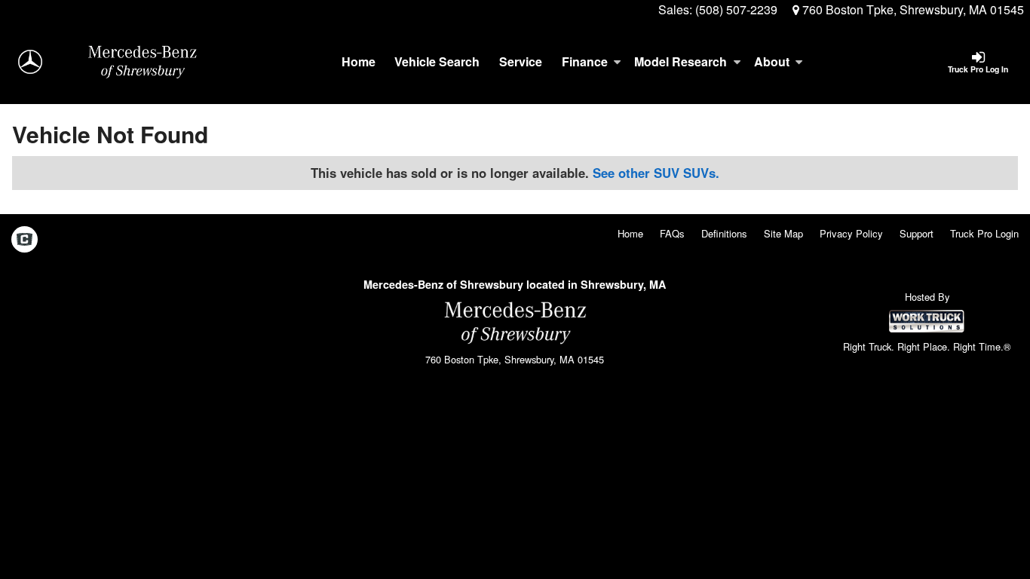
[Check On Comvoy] (24, 239)
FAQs (672, 233)
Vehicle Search (437, 61)
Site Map (783, 233)
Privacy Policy (851, 233)
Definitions (724, 233)
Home (359, 61)
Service (520, 61)
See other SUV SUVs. (656, 173)
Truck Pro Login (984, 233)
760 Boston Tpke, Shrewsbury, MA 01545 (911, 9)
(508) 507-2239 (736, 9)
